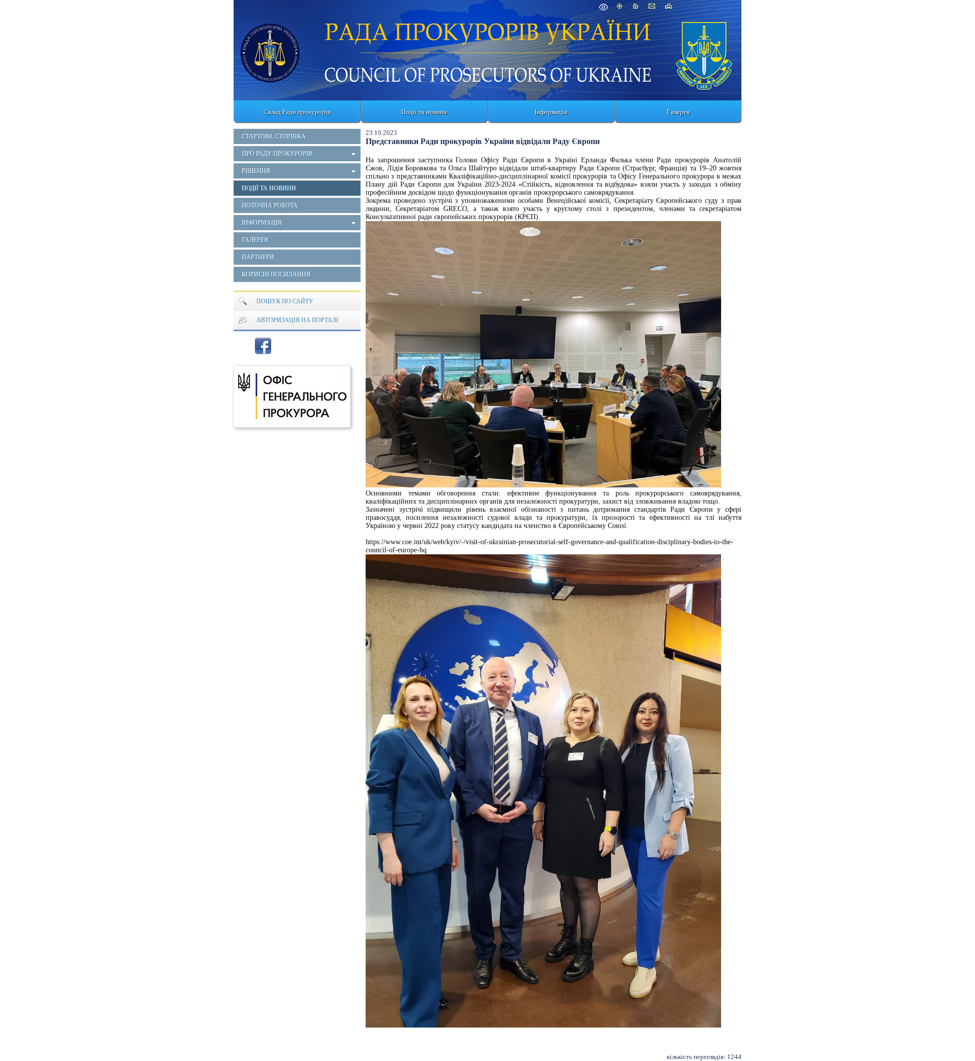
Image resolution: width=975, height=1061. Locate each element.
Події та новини (424, 112)
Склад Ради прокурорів (297, 112)
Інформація (551, 112)
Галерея (678, 112)
